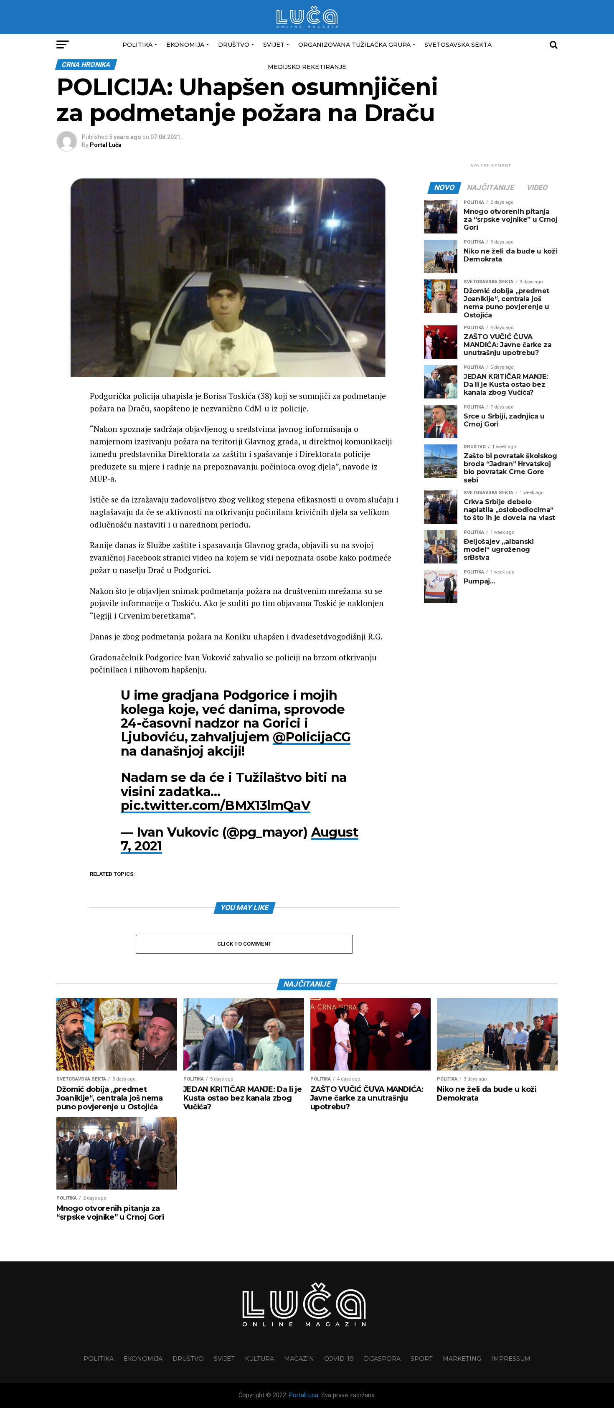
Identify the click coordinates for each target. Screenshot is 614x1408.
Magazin (299, 1358)
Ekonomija (185, 44)
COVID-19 (339, 1358)
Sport (422, 1358)
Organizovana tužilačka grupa (354, 44)
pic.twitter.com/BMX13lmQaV (215, 805)
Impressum (510, 1358)
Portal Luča (106, 145)
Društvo (233, 44)
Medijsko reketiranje (307, 67)
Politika (137, 44)
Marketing (462, 1358)
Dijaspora (382, 1358)
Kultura (259, 1358)
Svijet (273, 44)
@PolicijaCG (311, 737)
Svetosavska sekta (458, 44)
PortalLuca (303, 1395)
